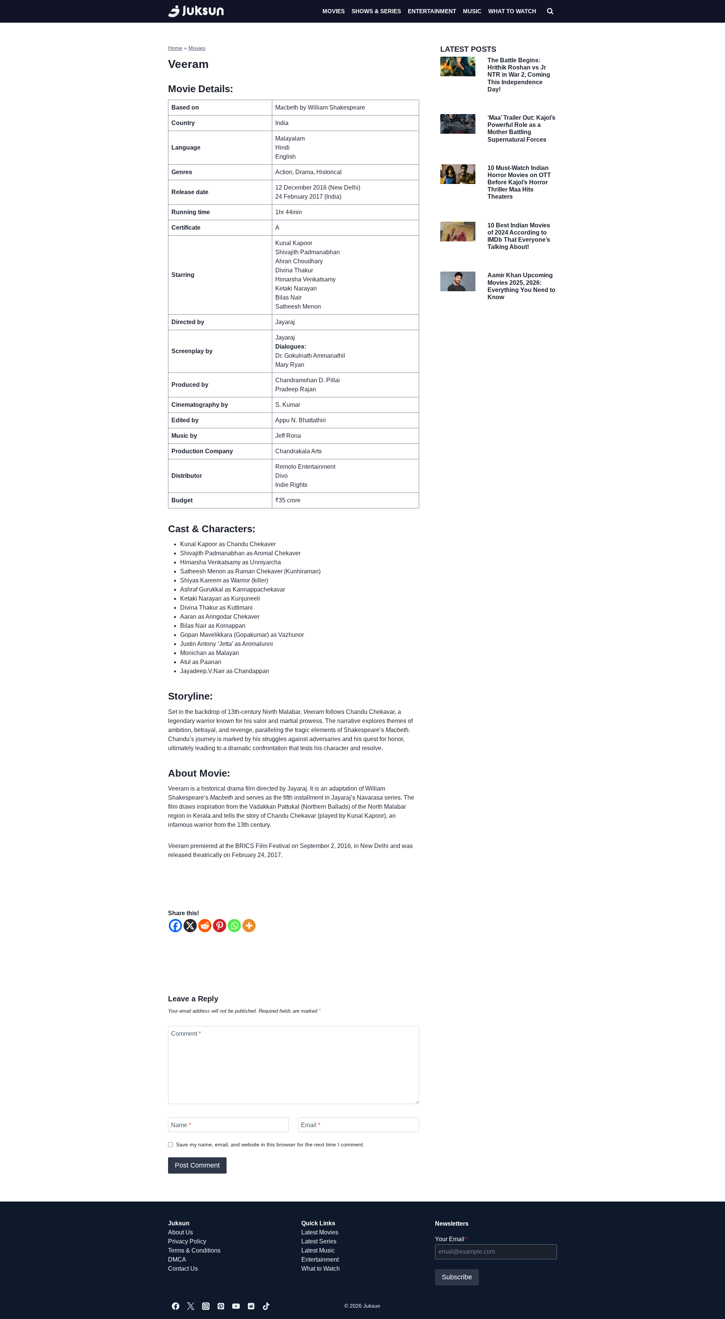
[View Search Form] (550, 11)
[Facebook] (175, 925)
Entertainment (432, 11)
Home (175, 48)
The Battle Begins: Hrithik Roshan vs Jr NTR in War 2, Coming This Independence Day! (518, 75)
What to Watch (320, 1268)
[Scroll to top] (707, 1304)
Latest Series (318, 1241)
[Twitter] (190, 1306)
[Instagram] (205, 1306)
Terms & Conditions (194, 1250)
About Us (180, 1232)
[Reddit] (204, 925)
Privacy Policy (187, 1241)
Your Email (451, 1239)
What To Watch (512, 11)
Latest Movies (319, 1232)
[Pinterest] (219, 925)
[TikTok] (266, 1306)
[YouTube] (236, 1306)
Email (310, 1125)
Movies (333, 11)
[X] (190, 925)
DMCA (177, 1259)
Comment (186, 1033)
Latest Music (318, 1250)
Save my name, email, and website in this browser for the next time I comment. (270, 1144)
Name (181, 1125)
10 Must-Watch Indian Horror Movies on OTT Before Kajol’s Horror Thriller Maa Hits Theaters (519, 182)
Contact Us (183, 1268)
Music (472, 11)
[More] (249, 925)
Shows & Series (376, 11)
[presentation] (457, 66)
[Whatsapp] (234, 925)
